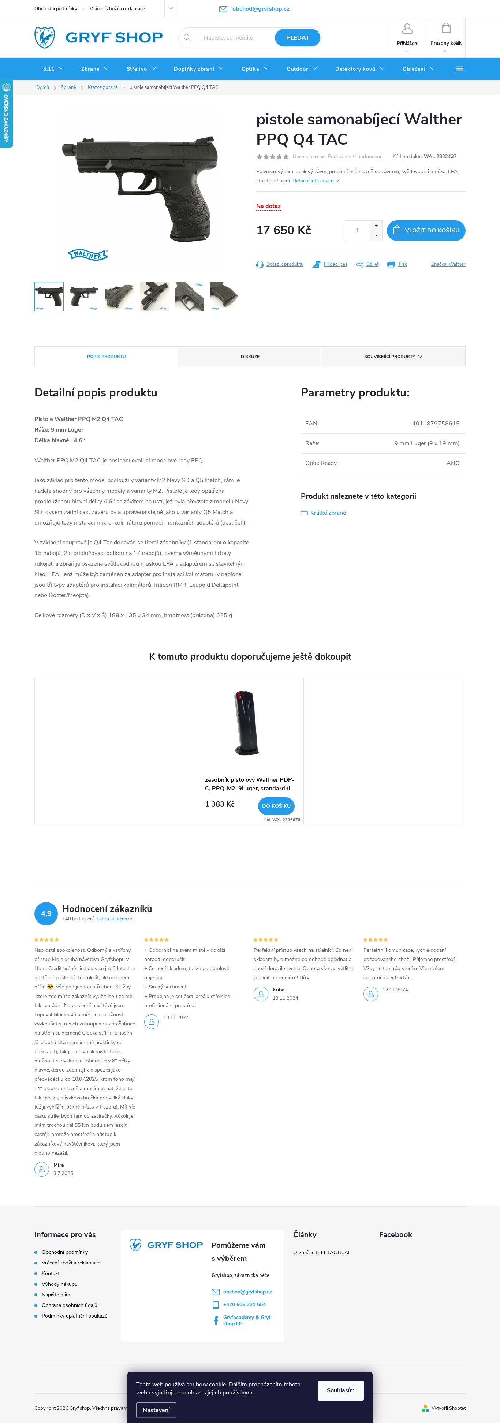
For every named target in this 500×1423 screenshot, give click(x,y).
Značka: (448, 264)
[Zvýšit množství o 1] (376, 226)
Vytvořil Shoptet (449, 1408)
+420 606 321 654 (244, 1304)
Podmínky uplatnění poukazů (75, 1315)
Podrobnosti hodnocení (354, 157)
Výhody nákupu (60, 1284)
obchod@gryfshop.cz (247, 1291)
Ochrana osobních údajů (69, 1305)
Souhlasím (341, 1390)
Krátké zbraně (328, 513)
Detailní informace (312, 180)
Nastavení (156, 1410)
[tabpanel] (250, 751)
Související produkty (389, 357)
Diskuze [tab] (250, 357)
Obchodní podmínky (55, 8)
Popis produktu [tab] (106, 357)
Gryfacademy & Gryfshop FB (246, 1320)
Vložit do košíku (432, 231)
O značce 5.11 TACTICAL (322, 1252)
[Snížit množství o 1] (376, 236)
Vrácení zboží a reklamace (117, 8)
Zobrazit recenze (114, 919)
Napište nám (56, 1294)
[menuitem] (53, 69)
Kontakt (51, 1273)
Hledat (297, 38)
